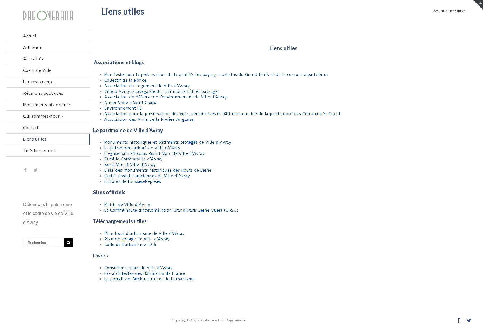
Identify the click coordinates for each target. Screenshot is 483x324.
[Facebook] (25, 170)
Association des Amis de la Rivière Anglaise (149, 119)
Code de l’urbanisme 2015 (130, 244)
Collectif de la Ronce (125, 80)
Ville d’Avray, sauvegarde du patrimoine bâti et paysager (161, 91)
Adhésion (32, 47)
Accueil (30, 36)
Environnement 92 (123, 108)
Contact (31, 127)
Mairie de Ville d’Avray (127, 204)
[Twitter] (35, 170)
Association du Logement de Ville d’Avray (147, 85)
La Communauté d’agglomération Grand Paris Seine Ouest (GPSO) (171, 210)
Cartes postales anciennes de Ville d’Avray (147, 175)
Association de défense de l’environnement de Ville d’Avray (165, 97)
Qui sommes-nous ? (43, 116)
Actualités (33, 59)
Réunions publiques (43, 93)
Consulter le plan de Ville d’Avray (138, 267)
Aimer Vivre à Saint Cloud (130, 102)
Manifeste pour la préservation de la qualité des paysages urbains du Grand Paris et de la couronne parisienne (216, 74)
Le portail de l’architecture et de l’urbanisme (149, 279)
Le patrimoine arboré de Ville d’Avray (142, 147)
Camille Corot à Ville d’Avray (133, 159)
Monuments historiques (47, 104)
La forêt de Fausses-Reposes (132, 181)
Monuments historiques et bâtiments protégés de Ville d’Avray (167, 142)
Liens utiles (34, 139)
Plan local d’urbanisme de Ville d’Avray (144, 233)
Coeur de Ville (37, 70)
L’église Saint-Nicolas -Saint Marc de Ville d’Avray (154, 153)
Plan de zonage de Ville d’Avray (136, 239)
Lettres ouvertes (39, 81)
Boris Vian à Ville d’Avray (130, 164)
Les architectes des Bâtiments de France (144, 273)
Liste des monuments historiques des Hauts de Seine (157, 170)
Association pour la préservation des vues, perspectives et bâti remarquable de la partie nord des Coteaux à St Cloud (222, 113)
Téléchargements (40, 150)
